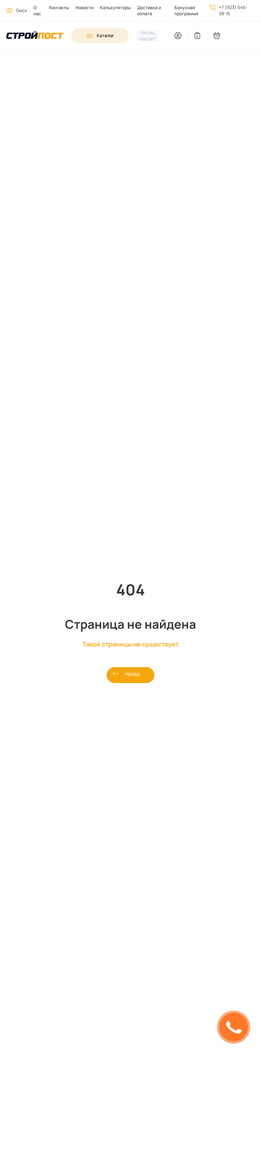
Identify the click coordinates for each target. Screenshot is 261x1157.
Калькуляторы (115, 7)
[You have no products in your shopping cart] (236, 35)
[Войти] (178, 34)
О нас (37, 10)
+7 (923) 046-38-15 (233, 10)
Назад (132, 673)
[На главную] (35, 35)
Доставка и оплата (149, 10)
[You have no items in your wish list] (197, 35)
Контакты (59, 7)
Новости (84, 7)
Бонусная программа (186, 10)
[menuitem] (35, 10)
